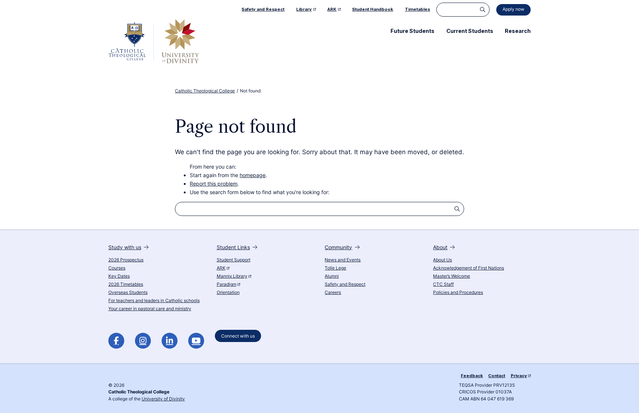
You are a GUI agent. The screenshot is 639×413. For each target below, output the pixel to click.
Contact (496, 375)
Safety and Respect (345, 284)
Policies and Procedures (458, 292)
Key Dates (119, 276)
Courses (116, 268)
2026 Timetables (125, 284)
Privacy (519, 375)
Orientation (228, 292)
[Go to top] (627, 399)
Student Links (233, 247)
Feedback (472, 375)
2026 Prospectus (125, 260)
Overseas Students (128, 292)
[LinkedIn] (170, 341)
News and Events (343, 260)
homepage (253, 175)
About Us (442, 260)
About (440, 247)
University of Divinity (163, 399)
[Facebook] (116, 341)
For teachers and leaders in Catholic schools (154, 300)
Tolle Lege (335, 268)
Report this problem (213, 183)
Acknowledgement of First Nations (468, 268)
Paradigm (226, 284)
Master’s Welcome (451, 276)
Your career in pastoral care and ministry (149, 308)
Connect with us (238, 336)
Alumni (332, 276)
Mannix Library (232, 276)
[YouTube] (196, 341)
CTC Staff (443, 284)
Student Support (233, 260)
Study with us (124, 247)
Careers (333, 292)
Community (338, 247)
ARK (221, 268)
